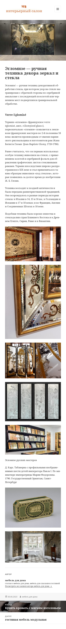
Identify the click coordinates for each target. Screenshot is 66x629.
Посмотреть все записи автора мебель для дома (27, 586)
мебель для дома (29, 596)
